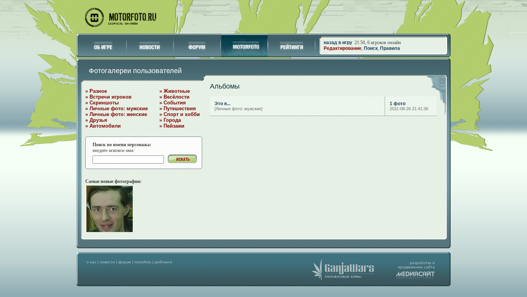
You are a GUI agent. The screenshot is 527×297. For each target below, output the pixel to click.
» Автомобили (103, 126)
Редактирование (342, 48)
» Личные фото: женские (116, 114)
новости (107, 262)
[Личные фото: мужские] (238, 108)
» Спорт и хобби (179, 114)
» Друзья (96, 120)
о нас (91, 262)
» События (172, 103)
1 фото (397, 103)
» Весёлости (174, 97)
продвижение (410, 267)
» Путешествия (177, 108)
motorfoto (142, 262)
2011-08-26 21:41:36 (409, 108)
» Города (170, 120)
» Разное (96, 91)
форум (124, 262)
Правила (390, 48)
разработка (420, 263)
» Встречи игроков (108, 97)
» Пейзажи (171, 126)
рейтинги (163, 262)
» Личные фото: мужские (116, 108)
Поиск (371, 48)
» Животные (174, 91)
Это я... (222, 103)
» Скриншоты (102, 103)
